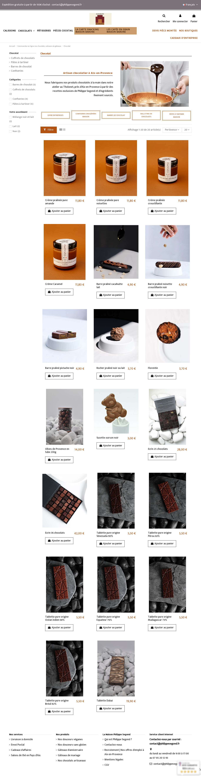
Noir (16, 131)
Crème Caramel (53, 284)
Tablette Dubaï (105, 700)
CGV (106, 765)
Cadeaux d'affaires (21, 750)
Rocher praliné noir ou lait (111, 368)
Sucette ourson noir (107, 438)
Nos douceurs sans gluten (72, 745)
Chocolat (14, 53)
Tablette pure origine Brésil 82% (57, 702)
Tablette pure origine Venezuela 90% (108, 534)
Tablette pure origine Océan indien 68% (57, 618)
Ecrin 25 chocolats (158, 449)
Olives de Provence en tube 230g (57, 450)
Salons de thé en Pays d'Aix (25, 755)
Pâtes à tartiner (20, 62)
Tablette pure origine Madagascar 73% (159, 618)
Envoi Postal (17, 745)
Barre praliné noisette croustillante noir (160, 286)
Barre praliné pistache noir (59, 368)
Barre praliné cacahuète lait (110, 286)
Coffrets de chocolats (23, 58)
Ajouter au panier (61, 211)
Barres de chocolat (21, 67)
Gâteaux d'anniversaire (70, 750)
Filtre (50, 130)
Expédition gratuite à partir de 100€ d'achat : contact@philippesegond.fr (42, 5)
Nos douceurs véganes (70, 739)
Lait (16, 126)
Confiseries (17, 71)
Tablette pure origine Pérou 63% (159, 534)
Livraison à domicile (22, 739)
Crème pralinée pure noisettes (108, 202)
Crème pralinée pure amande (56, 202)
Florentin (153, 368)
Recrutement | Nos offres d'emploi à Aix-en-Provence (124, 752)
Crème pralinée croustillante (156, 202)
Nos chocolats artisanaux (72, 761)
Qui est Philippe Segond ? (118, 739)
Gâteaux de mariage (69, 755)
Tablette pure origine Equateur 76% (108, 618)
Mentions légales (113, 760)
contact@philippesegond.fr (168, 764)
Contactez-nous (113, 745)
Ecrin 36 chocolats (55, 533)
